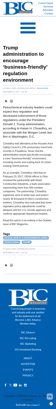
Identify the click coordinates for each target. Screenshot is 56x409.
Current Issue (45, 3)
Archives (48, 6)
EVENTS (28, 369)
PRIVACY (28, 375)
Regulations (42, 88)
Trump (26, 242)
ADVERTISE (28, 364)
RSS (6, 101)
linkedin (20, 385)
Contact (48, 13)
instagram (25, 385)
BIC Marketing (28, 344)
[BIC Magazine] (18, 14)
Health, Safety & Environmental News (26, 238)
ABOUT (28, 358)
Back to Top (50, 396)
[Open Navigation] (28, 28)
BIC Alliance (28, 332)
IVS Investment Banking (28, 349)
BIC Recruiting (28, 338)
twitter (10, 385)
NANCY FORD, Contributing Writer (20, 88)
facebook (5, 385)
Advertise (48, 10)
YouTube (15, 385)
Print (11, 101)
